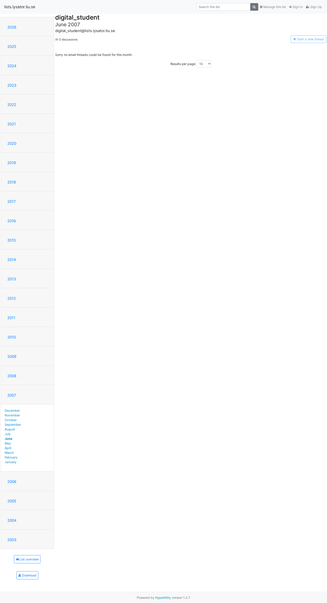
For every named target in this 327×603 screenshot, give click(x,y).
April (8, 448)
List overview (29, 559)
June (8, 438)
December (12, 410)
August (10, 429)
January (10, 462)
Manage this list (274, 7)
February (11, 457)
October (11, 420)
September (13, 424)
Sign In (297, 7)
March (9, 452)
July (8, 434)
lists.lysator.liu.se (19, 6)
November (12, 415)
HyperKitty (163, 597)
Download (28, 575)
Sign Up (315, 7)
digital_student (77, 17)
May (8, 443)
